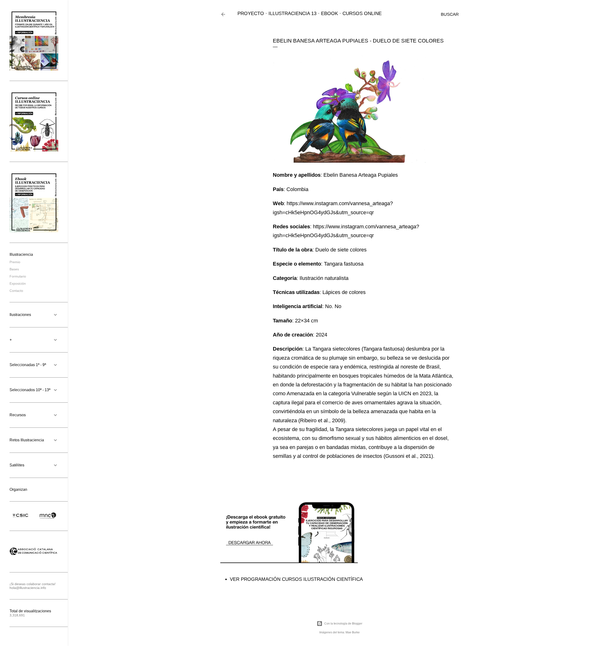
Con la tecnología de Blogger (343, 623)
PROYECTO (250, 13)
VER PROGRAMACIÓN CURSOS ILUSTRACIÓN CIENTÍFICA (296, 579)
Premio (15, 262)
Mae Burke (353, 632)
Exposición (18, 283)
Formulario (18, 276)
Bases (14, 269)
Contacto (16, 291)
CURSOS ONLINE (362, 13)
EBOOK (329, 13)
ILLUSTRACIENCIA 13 (292, 13)
